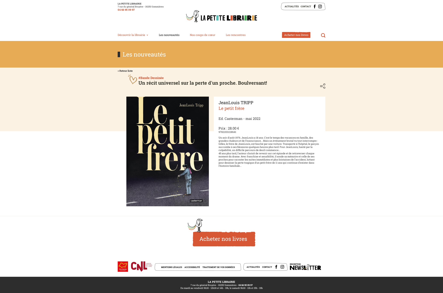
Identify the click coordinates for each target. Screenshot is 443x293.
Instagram (320, 6)
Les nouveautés (169, 35)
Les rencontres (236, 35)
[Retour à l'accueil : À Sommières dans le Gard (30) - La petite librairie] (221, 16)
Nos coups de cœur (202, 35)
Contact (306, 6)
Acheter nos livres (296, 35)
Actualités (292, 6)
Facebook (315, 6)
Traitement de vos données (218, 267)
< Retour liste (125, 70)
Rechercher (323, 35)
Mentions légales (171, 267)
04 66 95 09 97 (126, 9)
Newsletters (305, 266)
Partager (322, 86)
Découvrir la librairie (131, 35)
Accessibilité (192, 267)
